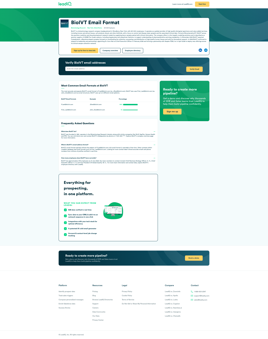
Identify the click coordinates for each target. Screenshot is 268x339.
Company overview (110, 50)
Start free (202, 4)
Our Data (95, 316)
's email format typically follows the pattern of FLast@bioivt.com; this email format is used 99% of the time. (106, 148)
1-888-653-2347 (200, 291)
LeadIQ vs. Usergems (173, 312)
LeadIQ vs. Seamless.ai (173, 308)
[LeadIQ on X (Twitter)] (205, 335)
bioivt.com (79, 136)
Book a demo (194, 258)
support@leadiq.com (201, 296)
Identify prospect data (67, 291)
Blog (94, 295)
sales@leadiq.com (200, 300)
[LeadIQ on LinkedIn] (206, 335)
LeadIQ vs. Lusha (171, 300)
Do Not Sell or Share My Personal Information (139, 304)
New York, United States (94, 28)
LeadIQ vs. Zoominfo (172, 291)
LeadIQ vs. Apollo (171, 295)
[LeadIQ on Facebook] (203, 335)
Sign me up (172, 111)
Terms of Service (128, 300)
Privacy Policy (127, 291)
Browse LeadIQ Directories (102, 300)
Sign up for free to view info (84, 50)
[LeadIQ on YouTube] (208, 335)
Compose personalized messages (71, 300)
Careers (95, 308)
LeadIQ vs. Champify (172, 316)
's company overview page (142, 136)
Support (95, 304)
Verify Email (194, 69)
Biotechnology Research (99, 134)
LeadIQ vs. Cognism (172, 304)
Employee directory (132, 50)
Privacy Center (98, 320)
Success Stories (64, 308)
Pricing (95, 291)
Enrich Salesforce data (67, 304)
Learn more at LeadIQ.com (182, 4)
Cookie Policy (127, 295)
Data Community (98, 312)
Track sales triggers (66, 295)
